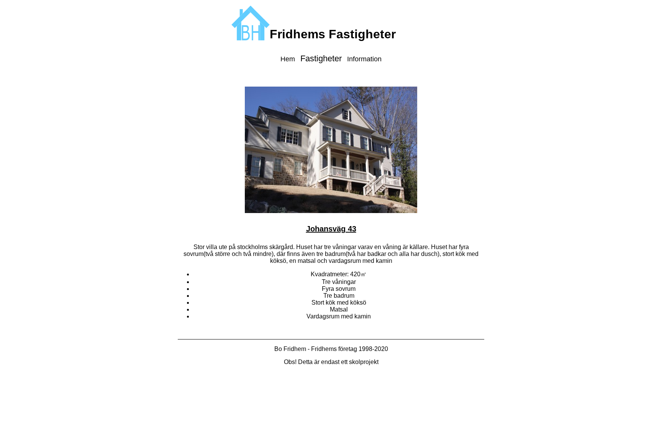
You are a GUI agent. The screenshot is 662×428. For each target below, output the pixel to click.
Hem (287, 59)
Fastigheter (321, 58)
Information (364, 59)
